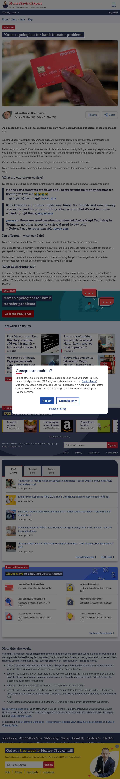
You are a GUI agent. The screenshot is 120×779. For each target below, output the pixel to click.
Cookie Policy (89, 381)
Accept (47, 400)
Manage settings (57, 408)
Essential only (68, 400)
